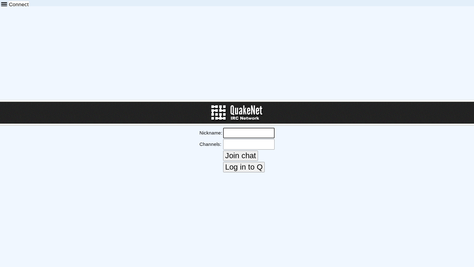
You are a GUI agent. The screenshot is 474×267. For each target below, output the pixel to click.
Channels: (210, 144)
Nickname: (210, 132)
